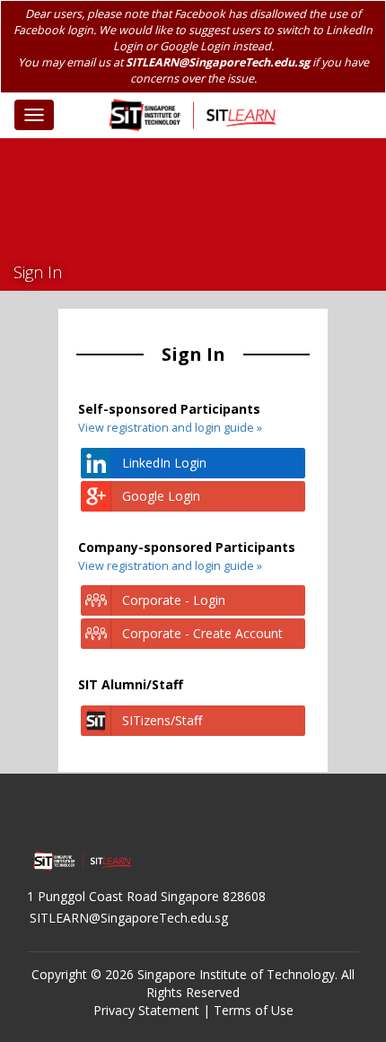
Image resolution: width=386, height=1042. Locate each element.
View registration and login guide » (170, 427)
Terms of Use (254, 1010)
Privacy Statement (146, 1010)
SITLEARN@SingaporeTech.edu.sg (218, 62)
